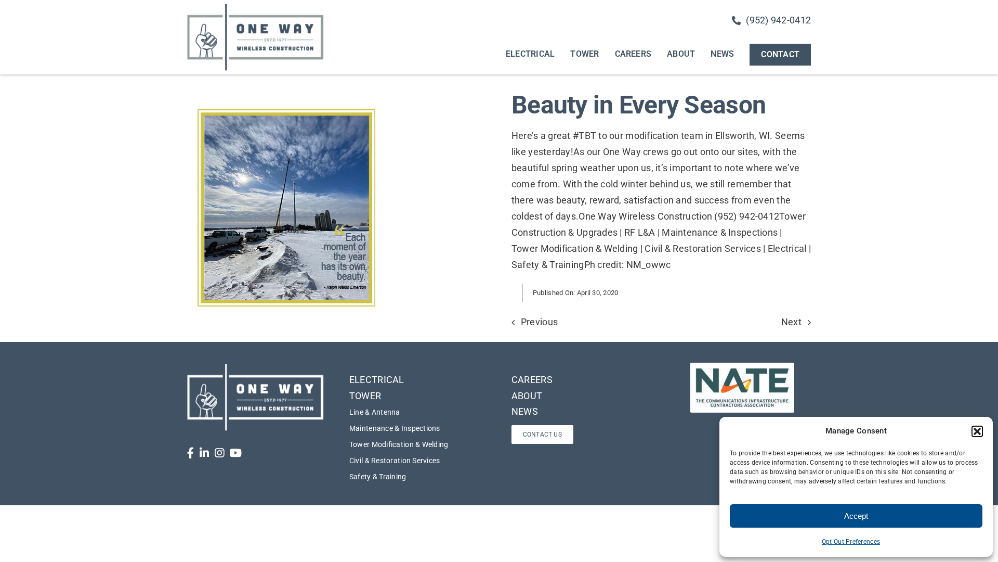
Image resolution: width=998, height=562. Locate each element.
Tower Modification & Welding (399, 444)
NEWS (524, 411)
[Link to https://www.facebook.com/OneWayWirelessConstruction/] (190, 453)
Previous (539, 321)
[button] (977, 431)
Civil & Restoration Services (394, 460)
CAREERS (532, 379)
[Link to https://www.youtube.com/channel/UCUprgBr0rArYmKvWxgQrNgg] (235, 453)
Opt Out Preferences (851, 541)
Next (791, 321)
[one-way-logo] (255, 7)
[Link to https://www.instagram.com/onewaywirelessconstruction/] (219, 453)
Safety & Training (377, 476)
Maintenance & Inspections (394, 428)
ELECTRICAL (376, 379)
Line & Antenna (374, 412)
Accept (856, 516)
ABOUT (526, 395)
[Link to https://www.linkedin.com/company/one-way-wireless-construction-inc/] (204, 453)
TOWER (365, 395)
